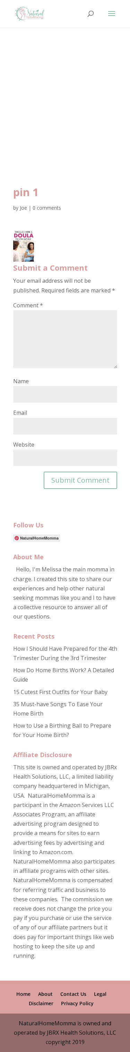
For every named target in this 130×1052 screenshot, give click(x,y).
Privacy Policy (77, 1003)
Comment (28, 305)
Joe (23, 207)
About (45, 994)
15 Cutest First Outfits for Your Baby (60, 692)
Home (23, 994)
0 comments (47, 207)
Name (21, 381)
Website (23, 444)
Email (20, 413)
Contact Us (73, 994)
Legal (100, 994)
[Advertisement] (65, 116)
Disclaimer (41, 1003)
